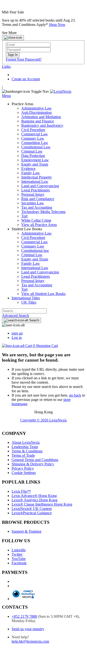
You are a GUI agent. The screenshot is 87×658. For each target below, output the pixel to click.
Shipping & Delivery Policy (33, 464)
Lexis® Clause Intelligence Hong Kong (42, 504)
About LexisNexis (26, 442)
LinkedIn (19, 550)
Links (6, 66)
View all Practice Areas (39, 225)
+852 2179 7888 (24, 616)
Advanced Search (15, 315)
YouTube (19, 559)
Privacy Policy (23, 468)
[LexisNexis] (60, 91)
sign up (17, 333)
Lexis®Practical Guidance (32, 513)
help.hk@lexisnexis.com (30, 641)
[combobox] (24, 310)
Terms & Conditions (27, 451)
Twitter (17, 554)
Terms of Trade (23, 455)
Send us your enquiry (28, 629)
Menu (6, 96)
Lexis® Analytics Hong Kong (35, 500)
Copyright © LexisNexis (43, 420)
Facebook (19, 563)
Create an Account (26, 79)
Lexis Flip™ (21, 491)
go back (75, 395)
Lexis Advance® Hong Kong (34, 496)
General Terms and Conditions (35, 460)
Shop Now (57, 25)
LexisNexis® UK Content (32, 509)
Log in (17, 337)
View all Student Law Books (43, 294)
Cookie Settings (24, 473)
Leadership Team (25, 447)
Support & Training (26, 531)
